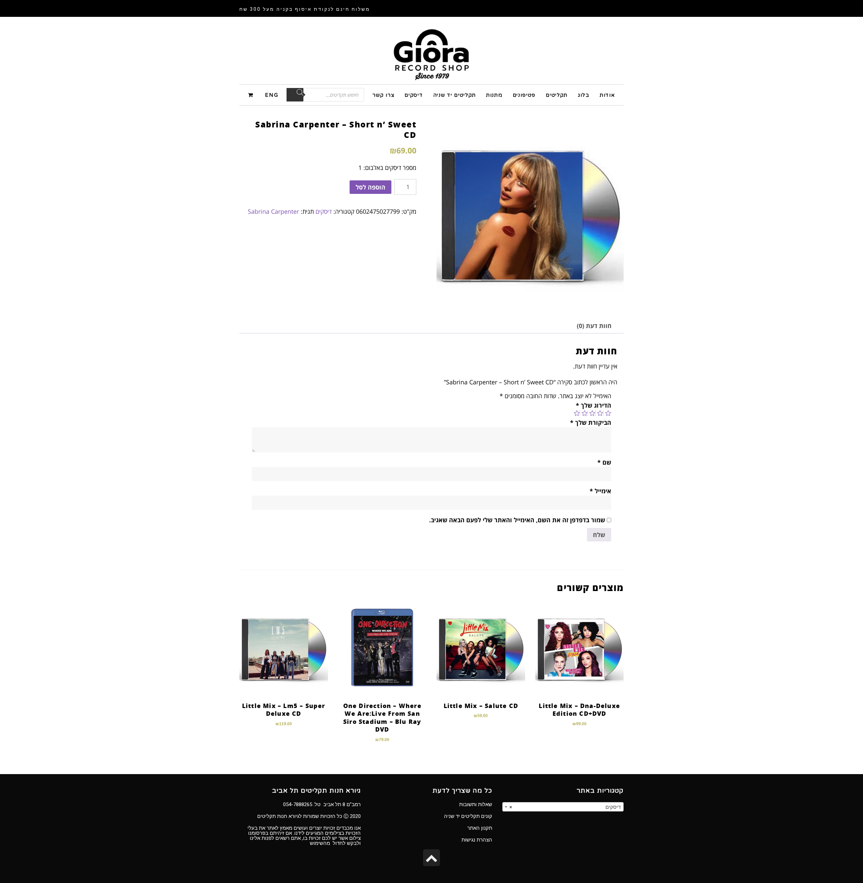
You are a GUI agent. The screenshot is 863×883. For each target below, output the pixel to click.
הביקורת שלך (590, 422)
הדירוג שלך (593, 405)
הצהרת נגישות (477, 840)
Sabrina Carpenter (273, 211)
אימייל (600, 491)
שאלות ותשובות (475, 804)
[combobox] (563, 807)
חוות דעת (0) (594, 326)
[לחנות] (251, 94)
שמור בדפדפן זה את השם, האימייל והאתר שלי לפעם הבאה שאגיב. (517, 520)
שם (604, 462)
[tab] (594, 325)
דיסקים (324, 211)
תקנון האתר (479, 828)
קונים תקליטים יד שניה (468, 816)
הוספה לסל (370, 187)
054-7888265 (297, 804)
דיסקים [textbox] (565, 807)
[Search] (295, 94)
